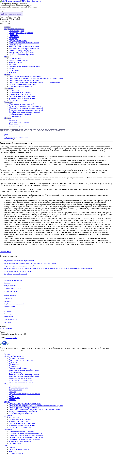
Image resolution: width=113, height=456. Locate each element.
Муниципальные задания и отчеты (22, 98)
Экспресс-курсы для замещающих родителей (26, 110)
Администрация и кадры (18, 60)
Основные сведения (16, 31)
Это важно (13, 120)
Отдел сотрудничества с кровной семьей (24, 80)
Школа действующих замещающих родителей (26, 108)
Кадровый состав (15, 62)
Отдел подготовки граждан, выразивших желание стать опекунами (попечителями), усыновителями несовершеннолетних (48, 268)
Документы (13, 35)
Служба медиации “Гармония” (15, 274)
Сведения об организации (14, 29)
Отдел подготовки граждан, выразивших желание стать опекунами (34, 82)
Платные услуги (15, 45)
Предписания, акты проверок (20, 92)
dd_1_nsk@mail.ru (11, 338)
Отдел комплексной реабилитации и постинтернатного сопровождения (36, 78)
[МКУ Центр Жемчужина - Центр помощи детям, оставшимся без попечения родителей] (20, 1)
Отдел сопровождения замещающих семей (25, 76)
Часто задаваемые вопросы (19, 122)
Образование (14, 37)
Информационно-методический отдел (23, 84)
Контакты (12, 72)
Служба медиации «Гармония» (20, 86)
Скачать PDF (5, 252)
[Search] (22, 11)
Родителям (8, 102)
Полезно (7, 118)
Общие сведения (15, 58)
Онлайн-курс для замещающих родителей (24, 112)
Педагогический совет (11, 291)
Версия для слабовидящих (12, 14)
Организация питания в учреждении (23, 54)
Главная (7, 27)
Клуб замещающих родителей (20, 114)
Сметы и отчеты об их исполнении (22, 96)
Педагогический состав (18, 41)
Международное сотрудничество (21, 52)
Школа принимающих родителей (21, 104)
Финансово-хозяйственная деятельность (24, 47)
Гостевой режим (15, 116)
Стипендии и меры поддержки (20, 51)
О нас (6, 56)
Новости (7, 283)
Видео (11, 68)
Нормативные (14, 90)
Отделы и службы (10, 296)
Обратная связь (14, 70)
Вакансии (12, 64)
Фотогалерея (13, 124)
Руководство (13, 39)
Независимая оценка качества (20, 94)
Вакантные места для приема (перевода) (24, 49)
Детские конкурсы (16, 126)
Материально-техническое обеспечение (24, 43)
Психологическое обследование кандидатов (25, 106)
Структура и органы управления (21, 33)
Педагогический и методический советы (24, 66)
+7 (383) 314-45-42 (6, 328)
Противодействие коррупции (20, 100)
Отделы (7, 74)
